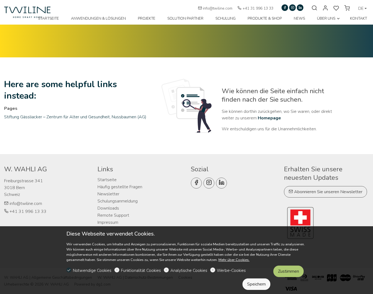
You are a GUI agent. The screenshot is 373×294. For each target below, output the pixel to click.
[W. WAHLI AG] (27, 12)
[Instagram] (292, 7)
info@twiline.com (217, 8)
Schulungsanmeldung (117, 201)
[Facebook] (285, 7)
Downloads (108, 208)
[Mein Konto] (325, 8)
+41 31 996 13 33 (257, 8)
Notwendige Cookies (92, 270)
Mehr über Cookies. (234, 259)
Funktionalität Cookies (141, 270)
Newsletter (108, 194)
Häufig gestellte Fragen (119, 187)
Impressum (107, 222)
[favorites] (336, 8)
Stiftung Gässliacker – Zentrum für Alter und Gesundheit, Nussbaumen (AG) (75, 117)
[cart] (347, 8)
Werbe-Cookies (231, 270)
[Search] (314, 8)
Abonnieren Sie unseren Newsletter (327, 192)
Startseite (107, 180)
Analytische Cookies (188, 270)
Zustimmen (288, 271)
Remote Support (113, 215)
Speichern (256, 284)
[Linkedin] (300, 7)
